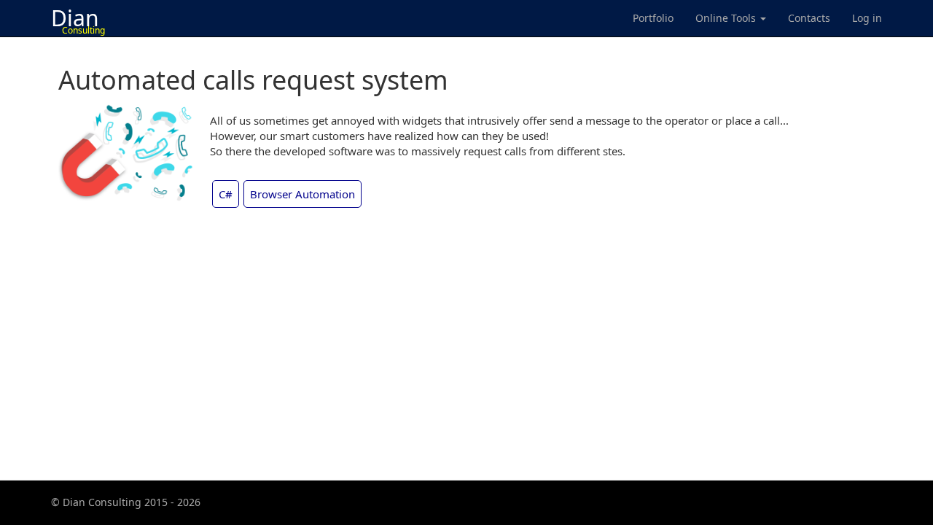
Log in (867, 18)
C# (226, 194)
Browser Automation (302, 194)
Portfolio (653, 18)
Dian (78, 19)
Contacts (809, 18)
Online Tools (727, 18)
